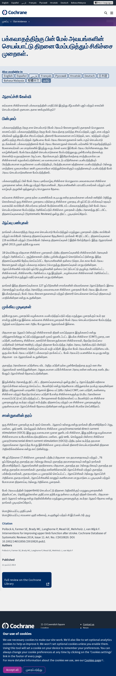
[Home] (14, 12)
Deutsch (64, 2)
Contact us (88, 624)
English (5, 2)
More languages (105, 2)
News (86, 627)
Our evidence (20, 21)
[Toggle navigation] (111, 12)
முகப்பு (5, 21)
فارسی (23, 2)
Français (33, 2)
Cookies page (92, 660)
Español (15, 2)
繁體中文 (33, 80)
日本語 (103, 76)
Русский (43, 2)
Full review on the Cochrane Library (22, 581)
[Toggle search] (105, 12)
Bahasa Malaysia (78, 2)
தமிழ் (46, 80)
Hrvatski (54, 2)
